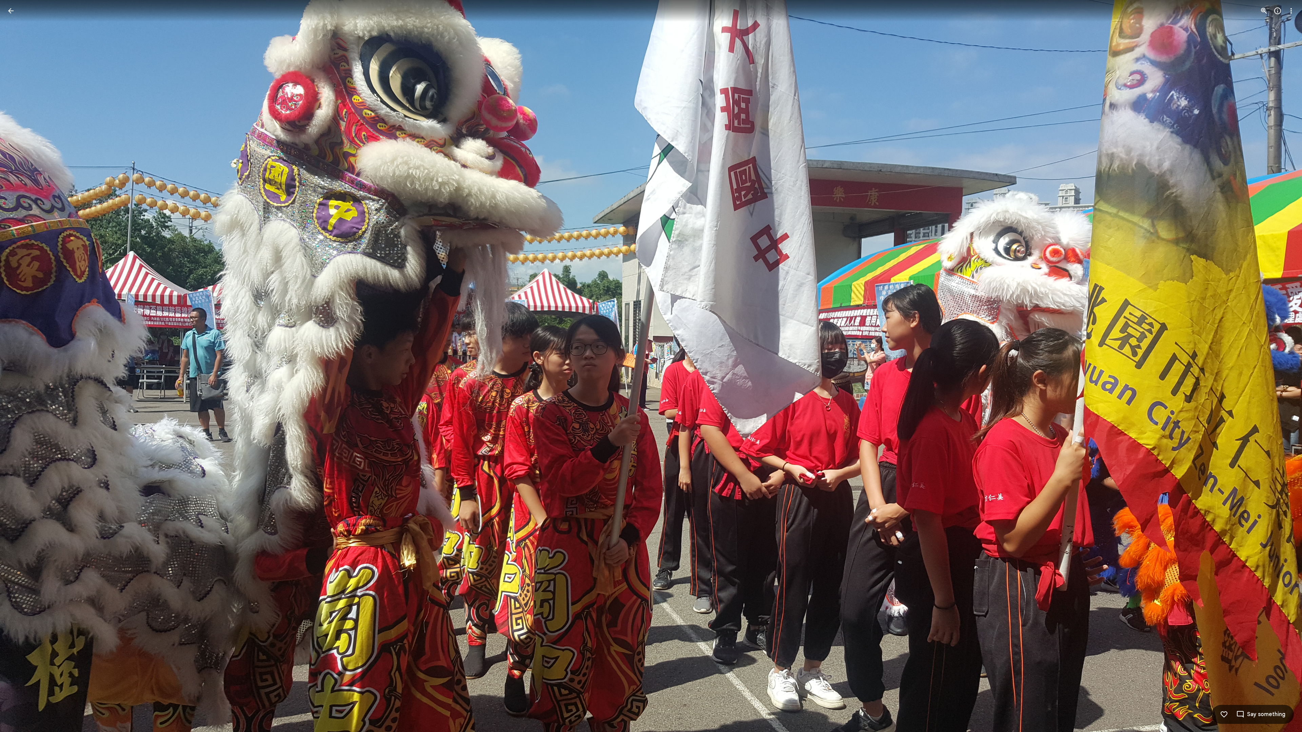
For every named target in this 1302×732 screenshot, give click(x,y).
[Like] (1224, 714)
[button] (18, 366)
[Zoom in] (1264, 11)
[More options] (1291, 11)
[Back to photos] (11, 11)
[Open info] (1277, 11)
